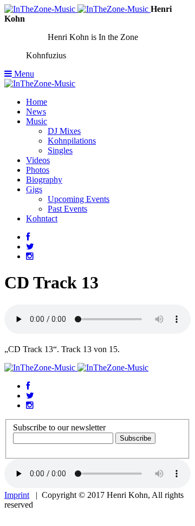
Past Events (67, 208)
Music (36, 121)
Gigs (34, 189)
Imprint (16, 495)
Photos (37, 169)
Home (36, 101)
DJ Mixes (64, 131)
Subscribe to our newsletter (59, 427)
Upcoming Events (78, 199)
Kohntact (41, 218)
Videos (38, 160)
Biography (44, 179)
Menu (23, 73)
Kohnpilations (72, 140)
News (36, 111)
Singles (60, 150)
